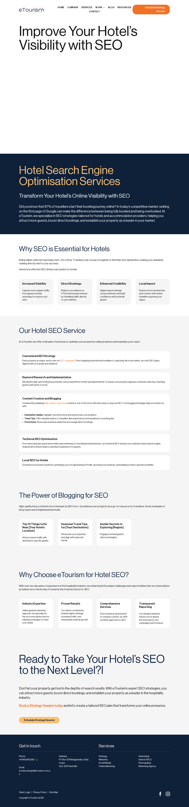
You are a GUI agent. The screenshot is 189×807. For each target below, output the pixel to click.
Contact (94, 12)
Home (61, 7)
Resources (124, 7)
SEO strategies (67, 361)
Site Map (53, 792)
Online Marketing (107, 766)
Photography (144, 763)
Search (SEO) (145, 760)
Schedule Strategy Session (155, 9)
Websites (103, 760)
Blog (111, 7)
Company (72, 7)
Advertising (143, 756)
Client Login (24, 792)
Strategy (103, 756)
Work (98, 7)
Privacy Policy (39, 792)
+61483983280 (27, 760)
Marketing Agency (147, 766)
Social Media (105, 763)
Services (86, 7)
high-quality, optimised (55, 403)
